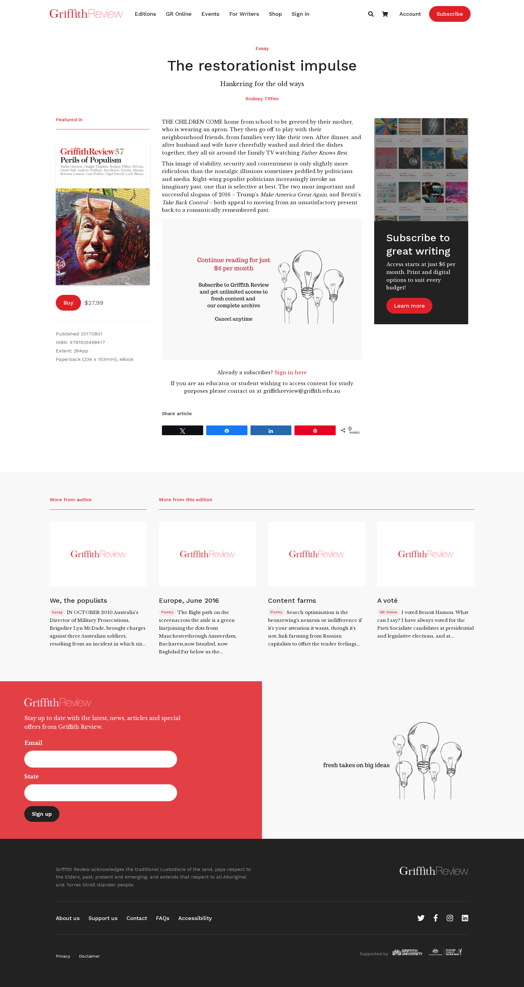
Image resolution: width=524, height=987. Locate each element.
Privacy (63, 956)
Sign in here (290, 372)
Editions (145, 14)
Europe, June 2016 (189, 600)
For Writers (244, 14)
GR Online (179, 14)
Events (210, 14)
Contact (136, 918)
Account (410, 14)
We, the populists (78, 600)
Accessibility (195, 918)
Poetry (167, 612)
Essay (262, 48)
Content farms (292, 600)
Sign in (300, 14)
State (31, 776)
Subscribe (450, 14)
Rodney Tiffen (262, 99)
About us (68, 918)
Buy (68, 302)
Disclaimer (89, 956)
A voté (387, 600)
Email (33, 743)
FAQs (163, 918)
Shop (275, 14)
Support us (103, 918)
